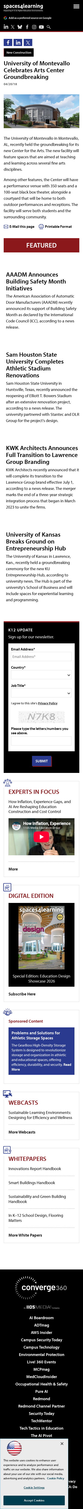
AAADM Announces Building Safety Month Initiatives (36, 281)
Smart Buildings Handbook (32, 1182)
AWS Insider (41, 1332)
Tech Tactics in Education (41, 1428)
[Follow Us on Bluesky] (20, 27)
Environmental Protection (41, 1354)
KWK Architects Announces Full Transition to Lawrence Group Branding (42, 454)
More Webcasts (22, 1132)
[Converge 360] (41, 1287)
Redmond (41, 1398)
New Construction (18, 52)
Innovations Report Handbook (35, 1168)
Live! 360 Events (41, 1361)
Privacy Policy (47, 703)
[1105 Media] (41, 1307)
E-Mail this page (21, 226)
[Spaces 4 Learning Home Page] (23, 7)
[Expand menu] (76, 7)
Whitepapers (27, 1158)
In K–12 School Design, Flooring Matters (36, 1218)
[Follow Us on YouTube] (41, 27)
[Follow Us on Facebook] (27, 27)
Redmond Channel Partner (41, 1406)
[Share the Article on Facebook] (8, 42)
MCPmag (41, 1369)
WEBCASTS (23, 1102)
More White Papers (25, 1235)
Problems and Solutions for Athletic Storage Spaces (36, 1035)
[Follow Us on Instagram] (34, 27)
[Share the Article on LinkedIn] (18, 42)
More (13, 869)
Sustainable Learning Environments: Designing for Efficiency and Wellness (40, 1115)
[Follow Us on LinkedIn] (6, 26)
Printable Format (58, 226)
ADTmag (41, 1325)
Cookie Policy (55, 1478)
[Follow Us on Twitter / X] (13, 27)
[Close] (62, 1444)
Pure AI (41, 1391)
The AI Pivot (41, 1435)
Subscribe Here (22, 994)
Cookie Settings (34, 1487)
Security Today (41, 1413)
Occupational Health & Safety (41, 1384)
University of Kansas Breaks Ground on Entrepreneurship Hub (36, 541)
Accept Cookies (34, 1500)
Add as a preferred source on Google (30, 18)
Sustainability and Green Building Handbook (37, 1199)
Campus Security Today (41, 1339)
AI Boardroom (41, 1317)
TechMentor (41, 1420)
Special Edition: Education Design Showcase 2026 (41, 978)
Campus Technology (41, 1347)
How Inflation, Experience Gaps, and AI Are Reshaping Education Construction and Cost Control (40, 806)
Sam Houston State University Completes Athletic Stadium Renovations (35, 364)
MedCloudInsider (41, 1376)
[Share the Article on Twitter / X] (28, 42)
